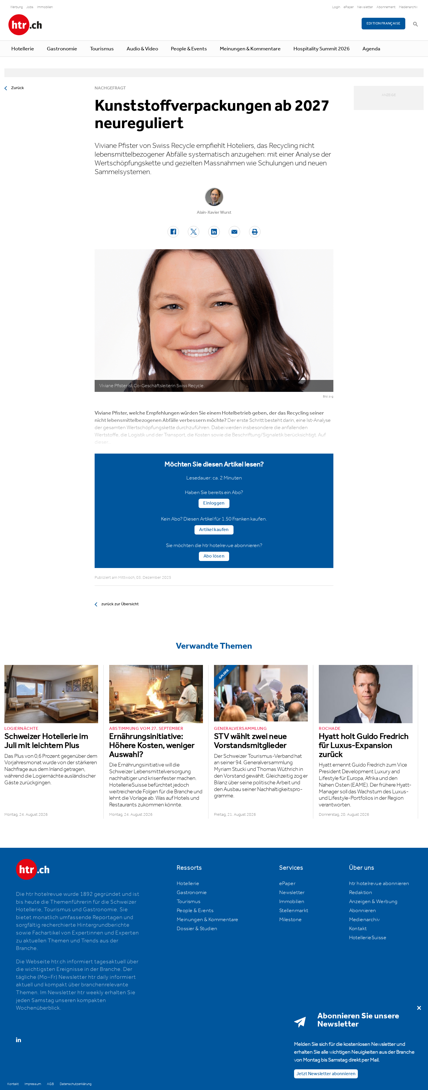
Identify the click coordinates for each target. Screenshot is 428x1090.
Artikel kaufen (214, 529)
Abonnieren (362, 911)
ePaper (349, 7)
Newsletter (365, 7)
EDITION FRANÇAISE (384, 23)
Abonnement (385, 7)
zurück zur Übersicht (120, 604)
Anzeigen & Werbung (373, 902)
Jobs (29, 7)
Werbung (16, 7)
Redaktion (360, 893)
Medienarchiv (408, 7)
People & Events (189, 49)
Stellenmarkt (293, 911)
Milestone (290, 920)
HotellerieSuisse (367, 938)
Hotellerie (22, 49)
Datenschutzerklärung (75, 1084)
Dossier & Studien (197, 929)
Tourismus (102, 49)
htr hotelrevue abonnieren (379, 884)
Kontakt (358, 929)
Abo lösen (214, 556)
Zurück (17, 88)
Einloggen (214, 503)
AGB (50, 1084)
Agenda (371, 49)
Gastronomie (62, 49)
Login (336, 7)
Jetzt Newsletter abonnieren (326, 1073)
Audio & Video (142, 49)
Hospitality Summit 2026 (321, 49)
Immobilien (45, 7)
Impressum (32, 1084)
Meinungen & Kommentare (250, 49)
